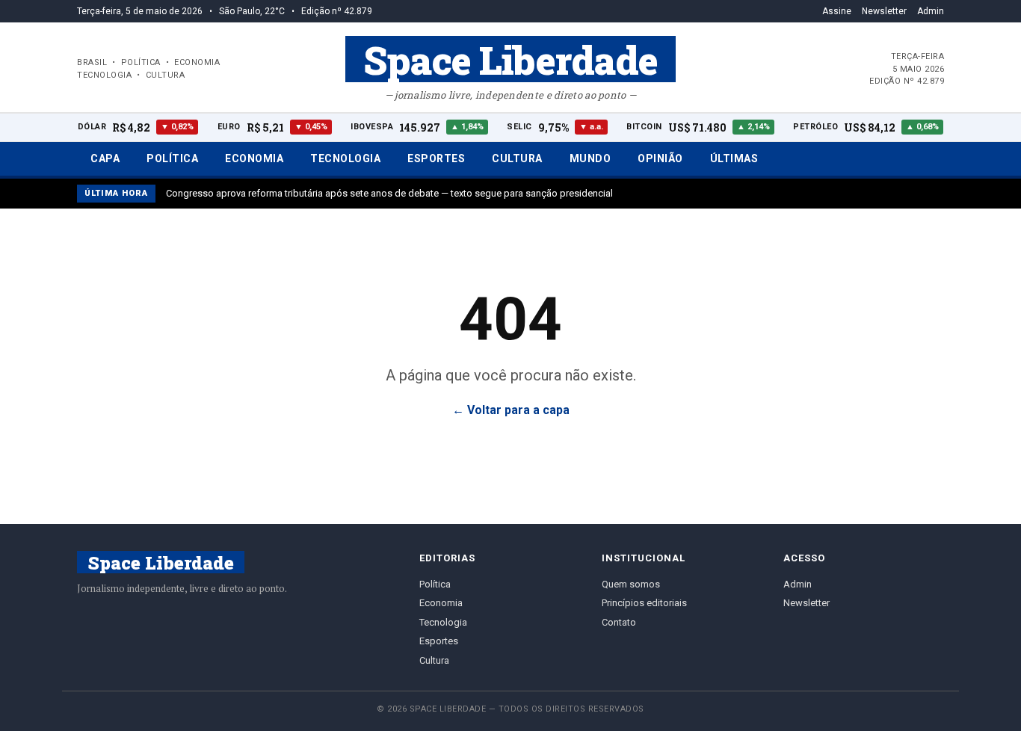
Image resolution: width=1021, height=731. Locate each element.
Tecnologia (345, 158)
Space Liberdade (510, 59)
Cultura (517, 158)
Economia (254, 158)
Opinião (660, 158)
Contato (619, 622)
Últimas (734, 158)
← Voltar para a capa (511, 410)
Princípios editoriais (644, 602)
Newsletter (884, 11)
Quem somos (631, 584)
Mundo (590, 158)
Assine (836, 11)
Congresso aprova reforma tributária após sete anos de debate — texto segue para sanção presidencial (389, 193)
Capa (105, 158)
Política (172, 158)
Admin (930, 11)
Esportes (436, 158)
